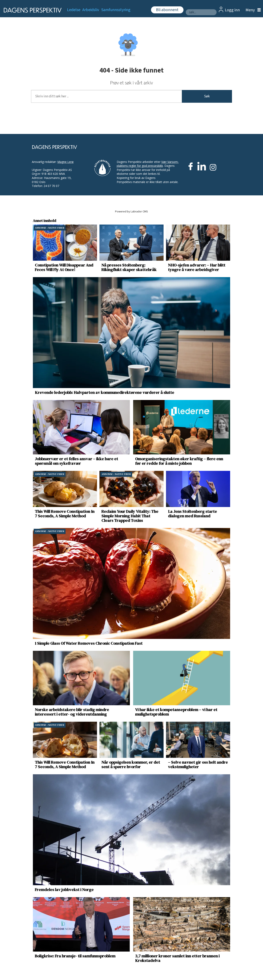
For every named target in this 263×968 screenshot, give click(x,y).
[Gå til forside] (31, 10)
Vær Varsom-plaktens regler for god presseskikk (148, 164)
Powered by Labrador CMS (131, 211)
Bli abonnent (167, 10)
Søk (207, 96)
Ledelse (73, 10)
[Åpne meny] (252, 10)
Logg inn (232, 10)
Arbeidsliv (90, 10)
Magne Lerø (65, 162)
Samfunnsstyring (115, 10)
